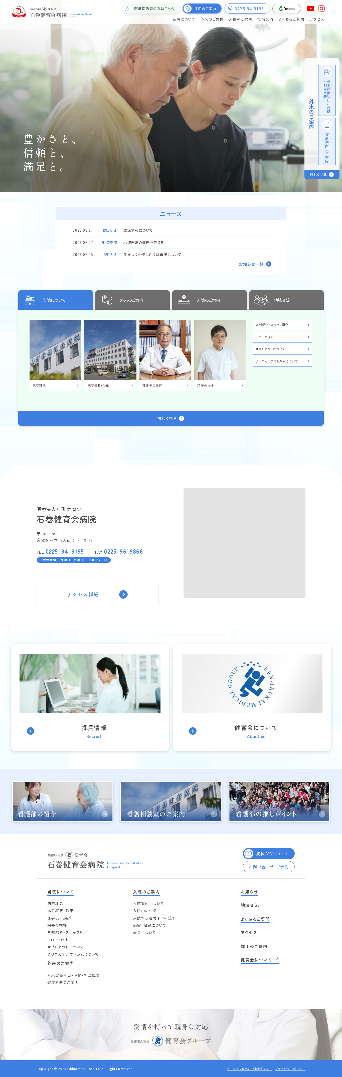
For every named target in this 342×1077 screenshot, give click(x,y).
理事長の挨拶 (59, 917)
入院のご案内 (208, 300)
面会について (144, 932)
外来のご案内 (131, 300)
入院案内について (148, 903)
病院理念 (55, 903)
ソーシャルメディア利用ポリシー (249, 1068)
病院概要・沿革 (60, 910)
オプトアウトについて (65, 946)
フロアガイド (58, 939)
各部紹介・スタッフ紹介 (67, 932)
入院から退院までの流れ (154, 917)
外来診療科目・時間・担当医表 (73, 975)
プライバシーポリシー (290, 1068)
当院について (54, 300)
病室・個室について (150, 925)
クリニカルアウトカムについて (73, 954)
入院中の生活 (145, 910)
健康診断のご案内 (63, 982)
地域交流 (282, 300)
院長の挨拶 (57, 925)
